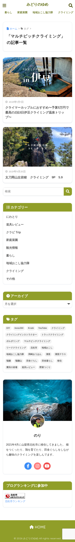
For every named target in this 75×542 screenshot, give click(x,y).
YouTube (42, 328)
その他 (10, 278)
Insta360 (19, 328)
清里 (48, 354)
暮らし (10, 255)
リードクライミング (16, 347)
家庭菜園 (12, 239)
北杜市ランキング (15, 501)
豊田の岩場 (11, 367)
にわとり (12, 216)
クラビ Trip (13, 232)
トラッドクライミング (52, 334)
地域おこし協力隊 (17, 263)
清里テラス (60, 354)
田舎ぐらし (31, 360)
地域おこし (47, 347)
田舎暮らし (47, 360)
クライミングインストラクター (21, 334)
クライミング (15, 270)
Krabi (31, 328)
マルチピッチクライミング (37, 341)
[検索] (68, 191)
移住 (59, 360)
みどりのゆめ (37, 4)
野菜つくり (45, 367)
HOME (40, 527)
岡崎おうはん (35, 354)
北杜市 (34, 347)
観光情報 (12, 247)
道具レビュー (15, 224)
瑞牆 (8, 360)
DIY (8, 328)
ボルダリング (12, 341)
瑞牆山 (18, 360)
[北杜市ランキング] (15, 495)
